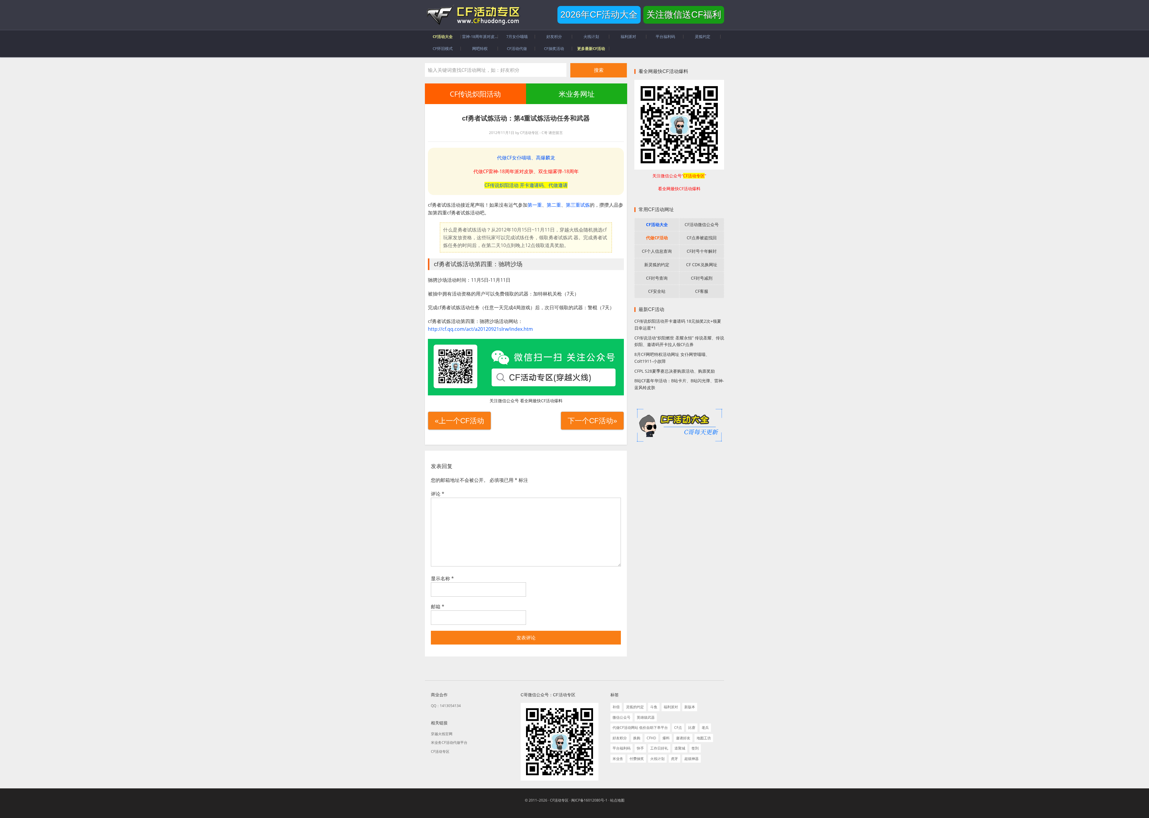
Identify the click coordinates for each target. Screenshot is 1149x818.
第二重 (554, 205)
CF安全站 (656, 291)
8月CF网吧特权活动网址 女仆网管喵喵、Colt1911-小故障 (672, 357)
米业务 (618, 758)
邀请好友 (683, 738)
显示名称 (442, 578)
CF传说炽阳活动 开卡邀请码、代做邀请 (526, 185)
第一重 (535, 205)
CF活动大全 (657, 224)
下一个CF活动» (592, 421)
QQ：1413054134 (446, 705)
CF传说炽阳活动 (475, 94)
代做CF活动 (657, 237)
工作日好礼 (659, 748)
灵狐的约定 (635, 706)
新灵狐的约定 (656, 264)
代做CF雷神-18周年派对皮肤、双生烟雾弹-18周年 (526, 171)
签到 (695, 748)
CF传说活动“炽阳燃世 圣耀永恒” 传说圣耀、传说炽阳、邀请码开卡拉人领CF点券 (679, 341)
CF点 (678, 727)
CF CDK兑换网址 (701, 264)
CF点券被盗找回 (702, 237)
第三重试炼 (578, 205)
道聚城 (679, 748)
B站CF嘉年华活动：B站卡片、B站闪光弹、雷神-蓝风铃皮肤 (679, 384)
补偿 (616, 706)
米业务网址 (576, 94)
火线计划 (657, 758)
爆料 (666, 738)
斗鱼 (653, 706)
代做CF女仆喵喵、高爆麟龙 (526, 157)
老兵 (705, 727)
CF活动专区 (473, 14)
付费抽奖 (637, 758)
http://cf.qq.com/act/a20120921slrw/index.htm (480, 329)
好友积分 (620, 738)
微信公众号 (621, 717)
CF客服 (701, 291)
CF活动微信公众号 (702, 224)
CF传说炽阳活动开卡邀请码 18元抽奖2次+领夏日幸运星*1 (677, 324)
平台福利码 (621, 748)
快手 (640, 748)
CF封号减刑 (701, 278)
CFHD (651, 738)
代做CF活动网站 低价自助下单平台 (640, 727)
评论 (437, 494)
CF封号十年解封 (702, 251)
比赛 (691, 727)
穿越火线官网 (441, 733)
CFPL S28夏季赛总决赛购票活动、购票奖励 (674, 371)
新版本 (689, 706)
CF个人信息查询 (657, 251)
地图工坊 (704, 738)
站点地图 (617, 800)
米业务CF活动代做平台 (449, 742)
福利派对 (671, 706)
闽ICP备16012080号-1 (589, 800)
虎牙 (674, 758)
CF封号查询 (657, 278)
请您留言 (555, 132)
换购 (636, 738)
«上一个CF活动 (459, 421)
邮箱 (437, 606)
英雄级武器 (646, 717)
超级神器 (691, 758)
